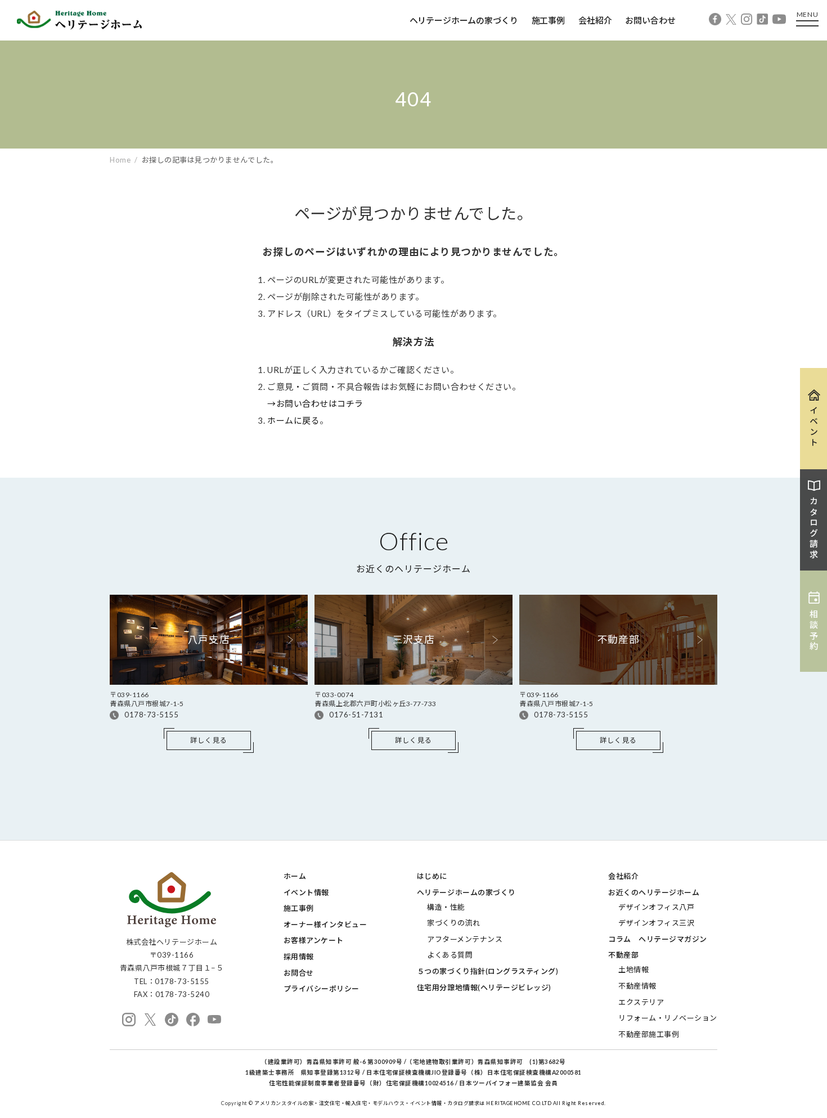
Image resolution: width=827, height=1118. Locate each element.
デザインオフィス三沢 (656, 922)
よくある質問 (450, 954)
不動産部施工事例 (648, 1034)
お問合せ (299, 972)
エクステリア (641, 1002)
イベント (814, 427)
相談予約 (814, 630)
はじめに (432, 876)
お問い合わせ (650, 20)
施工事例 (548, 20)
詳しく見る (209, 740)
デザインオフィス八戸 (656, 907)
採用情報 (299, 956)
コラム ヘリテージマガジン (657, 939)
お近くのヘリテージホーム (653, 892)
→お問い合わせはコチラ (315, 403)
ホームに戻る (293, 420)
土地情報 (633, 969)
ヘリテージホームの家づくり (464, 20)
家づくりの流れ (453, 922)
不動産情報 (637, 985)
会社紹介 (595, 20)
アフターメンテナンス (464, 939)
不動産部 (623, 954)
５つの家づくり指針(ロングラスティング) (488, 971)
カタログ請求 (814, 528)
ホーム (295, 876)
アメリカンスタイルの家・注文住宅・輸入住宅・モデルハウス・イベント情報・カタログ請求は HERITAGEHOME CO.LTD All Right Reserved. (430, 1103)
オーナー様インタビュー (325, 924)
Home (120, 159)
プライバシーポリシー (321, 988)
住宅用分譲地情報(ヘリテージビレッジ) (484, 987)
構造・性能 (446, 907)
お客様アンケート (314, 940)
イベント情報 (306, 892)
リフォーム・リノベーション (667, 1017)
